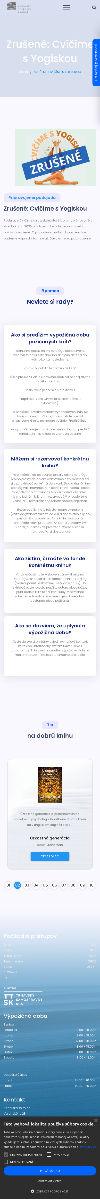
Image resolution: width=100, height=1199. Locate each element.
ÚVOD (23, 72)
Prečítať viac (88, 1147)
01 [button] (8, 885)
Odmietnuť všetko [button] (49, 1181)
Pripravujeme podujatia (32, 197)
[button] (50, 1191)
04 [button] (36, 885)
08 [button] (73, 885)
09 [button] (82, 885)
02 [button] (17, 885)
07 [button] (63, 885)
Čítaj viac (50, 856)
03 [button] (27, 885)
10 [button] (91, 885)
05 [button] (45, 885)
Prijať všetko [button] (50, 1171)
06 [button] (54, 885)
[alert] (50, 1158)
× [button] (96, 1121)
